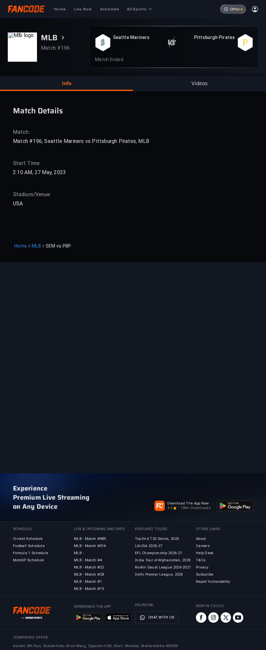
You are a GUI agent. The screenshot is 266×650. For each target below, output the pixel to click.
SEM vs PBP (58, 246)
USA (18, 203)
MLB (36, 246)
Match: (21, 132)
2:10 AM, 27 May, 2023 (39, 172)
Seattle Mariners (131, 37)
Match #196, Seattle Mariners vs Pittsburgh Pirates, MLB (81, 141)
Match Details (38, 110)
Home (20, 246)
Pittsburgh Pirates (214, 37)
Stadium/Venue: (32, 194)
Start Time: (27, 163)
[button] (66, 83)
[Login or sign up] (255, 9)
